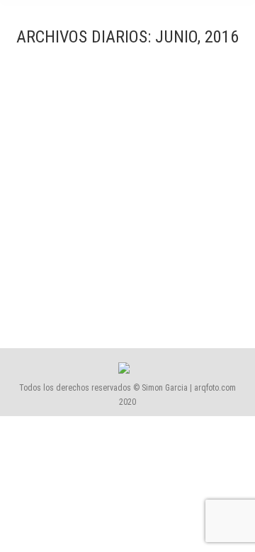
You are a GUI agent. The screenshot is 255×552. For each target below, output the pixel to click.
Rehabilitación (104, 277)
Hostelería (58, 277)
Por (85, 292)
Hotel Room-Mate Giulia (92, 252)
